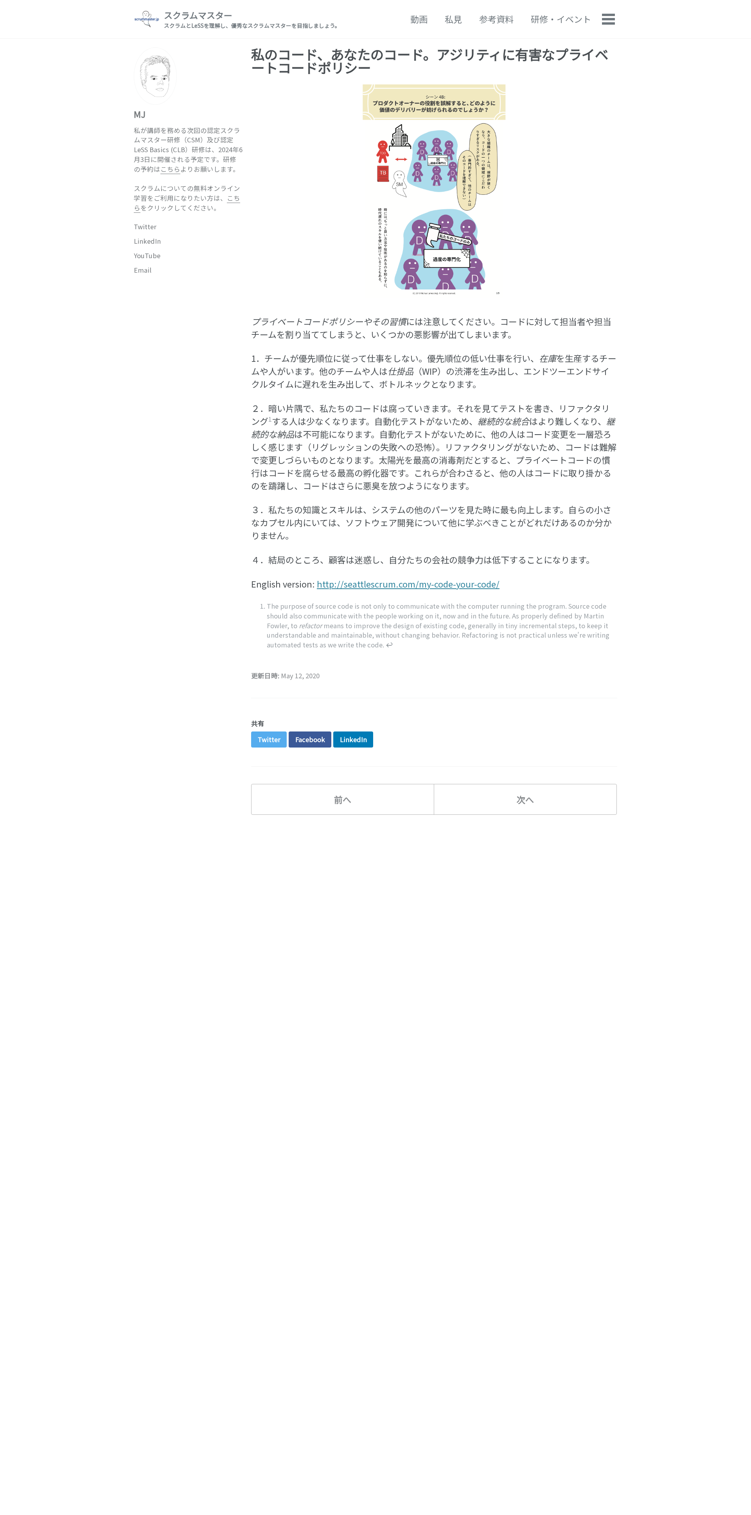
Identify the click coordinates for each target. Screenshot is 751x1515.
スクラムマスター (252, 19)
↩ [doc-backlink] (389, 644)
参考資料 (496, 19)
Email (142, 269)
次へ (525, 799)
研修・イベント (561, 19)
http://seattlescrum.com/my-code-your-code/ (408, 583)
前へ (342, 799)
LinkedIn (147, 240)
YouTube (147, 255)
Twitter (145, 226)
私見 (453, 19)
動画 (419, 19)
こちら (170, 168)
